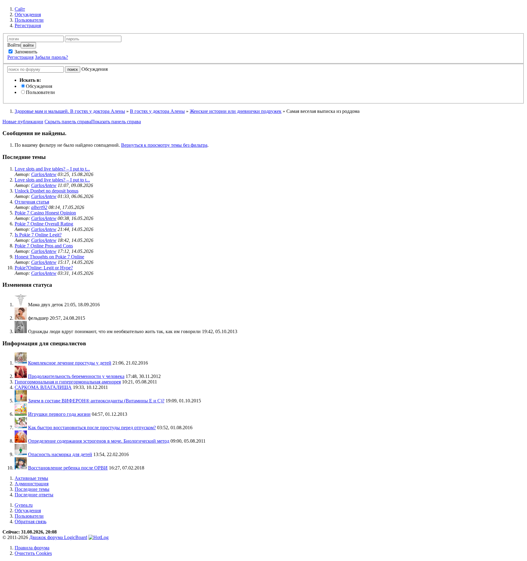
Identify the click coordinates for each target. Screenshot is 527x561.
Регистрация (20, 57)
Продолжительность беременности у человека (76, 376)
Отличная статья (32, 201)
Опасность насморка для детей (60, 454)
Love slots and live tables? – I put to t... (52, 168)
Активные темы (31, 478)
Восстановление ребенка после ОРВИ (68, 467)
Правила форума (32, 547)
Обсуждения (39, 86)
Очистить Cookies (33, 553)
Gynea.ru (24, 505)
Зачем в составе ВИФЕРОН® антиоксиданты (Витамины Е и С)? (96, 400)
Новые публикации (22, 121)
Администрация (31, 483)
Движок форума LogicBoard (58, 537)
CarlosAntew (43, 174)
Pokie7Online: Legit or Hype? (44, 267)
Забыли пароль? (51, 57)
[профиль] (21, 304)
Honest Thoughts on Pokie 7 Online (49, 256)
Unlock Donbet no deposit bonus (46, 190)
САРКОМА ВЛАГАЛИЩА (43, 387)
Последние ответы (34, 494)
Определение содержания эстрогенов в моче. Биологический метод (98, 441)
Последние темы (32, 489)
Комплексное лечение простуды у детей (69, 362)
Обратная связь (30, 521)
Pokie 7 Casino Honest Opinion (45, 212)
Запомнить (25, 51)
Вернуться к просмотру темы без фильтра (164, 145)
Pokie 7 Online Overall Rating (44, 223)
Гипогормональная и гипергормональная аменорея (68, 381)
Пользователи (40, 92)
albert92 (39, 207)
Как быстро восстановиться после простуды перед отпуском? (92, 427)
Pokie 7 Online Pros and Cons (44, 245)
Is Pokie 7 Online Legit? (38, 234)
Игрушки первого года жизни (59, 414)
